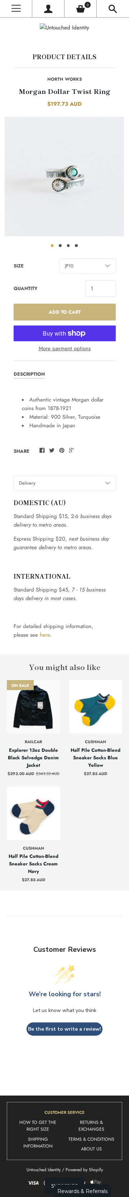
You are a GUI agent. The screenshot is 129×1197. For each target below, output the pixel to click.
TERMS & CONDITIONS (91, 1139)
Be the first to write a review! (64, 1029)
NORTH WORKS (64, 79)
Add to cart (65, 312)
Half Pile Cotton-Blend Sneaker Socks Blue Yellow (95, 758)
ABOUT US (91, 1149)
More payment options (65, 348)
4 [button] (76, 245)
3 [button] (68, 245)
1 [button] (52, 245)
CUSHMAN (95, 742)
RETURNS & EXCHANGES (91, 1126)
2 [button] (60, 245)
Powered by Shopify (84, 1170)
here (45, 635)
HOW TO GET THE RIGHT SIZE (37, 1126)
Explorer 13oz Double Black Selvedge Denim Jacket (33, 758)
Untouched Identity (44, 1170)
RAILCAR (33, 742)
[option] (64, 176)
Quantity (26, 288)
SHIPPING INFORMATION (38, 1143)
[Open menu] (16, 9)
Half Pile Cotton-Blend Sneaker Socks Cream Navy (33, 864)
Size (19, 265)
